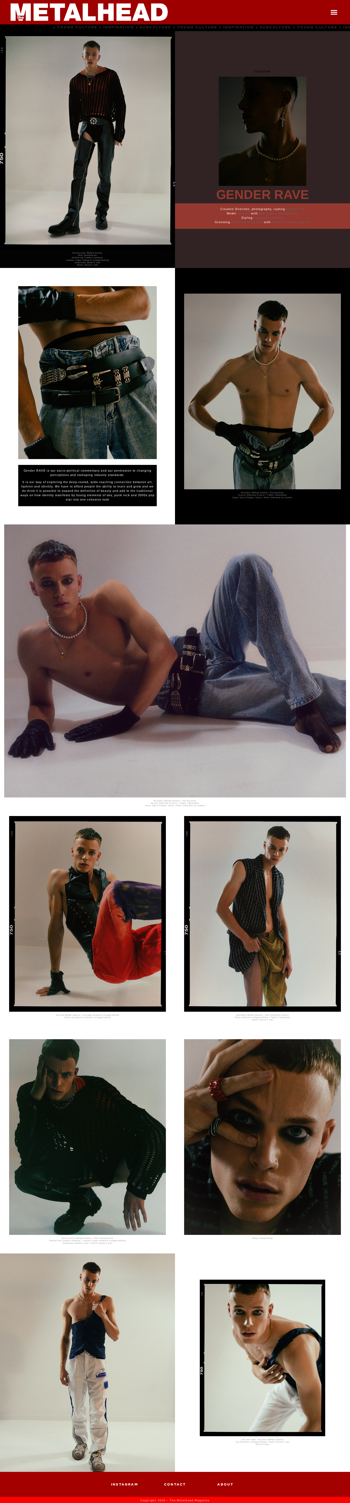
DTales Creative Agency (291, 222)
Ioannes (244, 213)
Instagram (124, 1484)
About (225, 1484)
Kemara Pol (295, 209)
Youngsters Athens (269, 217)
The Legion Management (278, 213)
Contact (175, 1484)
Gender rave (262, 194)
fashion (262, 71)
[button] (333, 12)
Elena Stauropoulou (247, 222)
